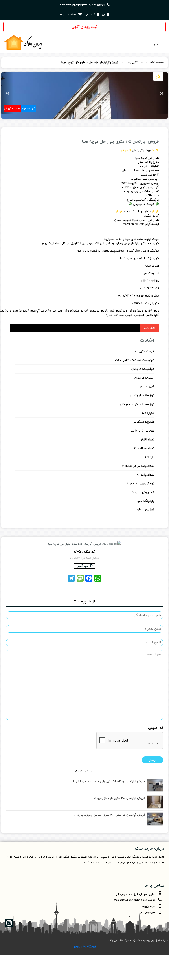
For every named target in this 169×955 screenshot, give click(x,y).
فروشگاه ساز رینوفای (84, 946)
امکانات (149, 327)
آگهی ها (132, 62)
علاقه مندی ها (68, 15)
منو (157, 44)
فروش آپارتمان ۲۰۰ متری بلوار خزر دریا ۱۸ (119, 798)
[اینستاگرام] (9, 923)
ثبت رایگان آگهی (84, 26)
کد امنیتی (155, 728)
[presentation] (129, 740)
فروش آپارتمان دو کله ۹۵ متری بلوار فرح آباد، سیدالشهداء (108, 781)
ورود (102, 15)
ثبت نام (91, 15)
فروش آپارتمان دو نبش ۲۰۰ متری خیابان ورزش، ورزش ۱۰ (109, 815)
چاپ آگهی (83, 566)
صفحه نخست (155, 62)
